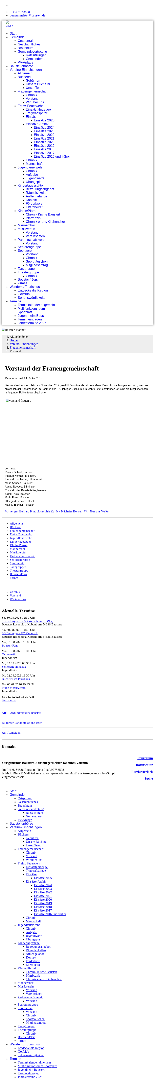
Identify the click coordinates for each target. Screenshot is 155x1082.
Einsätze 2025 (44, 120)
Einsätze (32, 116)
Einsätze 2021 (44, 138)
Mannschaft (34, 163)
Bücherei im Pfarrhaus (16, 679)
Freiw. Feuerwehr (30, 106)
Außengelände (36, 196)
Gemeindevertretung (32, 51)
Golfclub (24, 294)
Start (13, 33)
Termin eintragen (30, 319)
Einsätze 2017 (44, 153)
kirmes (22, 283)
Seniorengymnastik (14, 666)
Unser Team (34, 87)
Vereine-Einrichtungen (26, 69)
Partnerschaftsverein (32, 239)
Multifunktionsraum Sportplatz (31, 310)
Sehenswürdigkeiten (32, 297)
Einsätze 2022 (44, 135)
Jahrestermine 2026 (32, 323)
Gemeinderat (35, 59)
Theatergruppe (28, 272)
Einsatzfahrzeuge (38, 109)
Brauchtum (25, 48)
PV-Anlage (25, 62)
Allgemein (25, 73)
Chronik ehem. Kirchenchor (45, 221)
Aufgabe (32, 174)
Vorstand (32, 98)
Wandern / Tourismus (25, 286)
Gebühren (33, 80)
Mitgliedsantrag (37, 265)
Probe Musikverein (14, 687)
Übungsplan (34, 182)
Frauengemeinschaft (32, 91)
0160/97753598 (20, 11)
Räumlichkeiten (37, 192)
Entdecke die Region (33, 290)
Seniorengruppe (29, 247)
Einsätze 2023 (44, 131)
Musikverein (26, 229)
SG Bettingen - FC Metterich (20, 633)
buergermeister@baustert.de (27, 15)
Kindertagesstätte (30, 185)
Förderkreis (34, 203)
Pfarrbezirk (33, 218)
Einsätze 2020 (44, 142)
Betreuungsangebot (40, 189)
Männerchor (26, 225)
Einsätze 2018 (44, 149)
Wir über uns (35, 102)
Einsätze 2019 (44, 145)
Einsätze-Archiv (37, 124)
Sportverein (26, 250)
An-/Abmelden (11, 732)
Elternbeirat (34, 207)
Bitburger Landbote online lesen (22, 722)
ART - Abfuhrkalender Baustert (21, 712)
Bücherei (24, 77)
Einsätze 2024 (44, 127)
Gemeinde (17, 37)
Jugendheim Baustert (33, 315)
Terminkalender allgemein (36, 305)
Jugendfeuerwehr (30, 167)
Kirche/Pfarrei (27, 210)
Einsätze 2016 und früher (52, 156)
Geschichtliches (29, 44)
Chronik (31, 95)
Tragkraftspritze (37, 113)
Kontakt (31, 200)
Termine (15, 301)
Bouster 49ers (28, 279)
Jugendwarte (35, 178)
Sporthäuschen (37, 261)
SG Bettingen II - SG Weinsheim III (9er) (27, 621)
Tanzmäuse (9, 700)
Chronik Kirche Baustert (43, 214)
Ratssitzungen (36, 55)
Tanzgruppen (27, 268)
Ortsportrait (26, 40)
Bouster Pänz (10, 645)
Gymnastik (9, 654)
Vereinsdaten (35, 236)
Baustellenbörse (21, 66)
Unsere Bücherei (38, 84)
